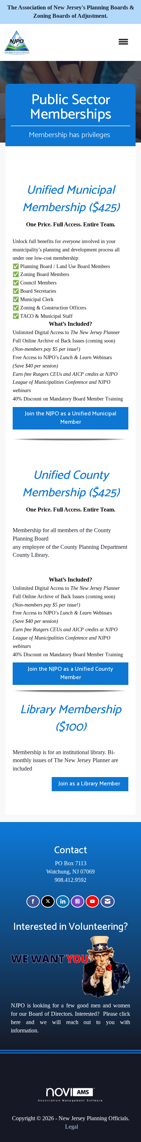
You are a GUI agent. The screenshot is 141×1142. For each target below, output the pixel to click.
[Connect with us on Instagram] (77, 901)
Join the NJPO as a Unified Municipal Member (70, 418)
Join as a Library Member (90, 784)
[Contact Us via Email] (108, 901)
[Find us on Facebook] (33, 901)
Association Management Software (70, 1100)
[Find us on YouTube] (92, 901)
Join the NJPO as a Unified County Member (70, 673)
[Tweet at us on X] (48, 901)
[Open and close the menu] (82, 42)
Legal (71, 1126)
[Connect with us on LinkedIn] (62, 901)
